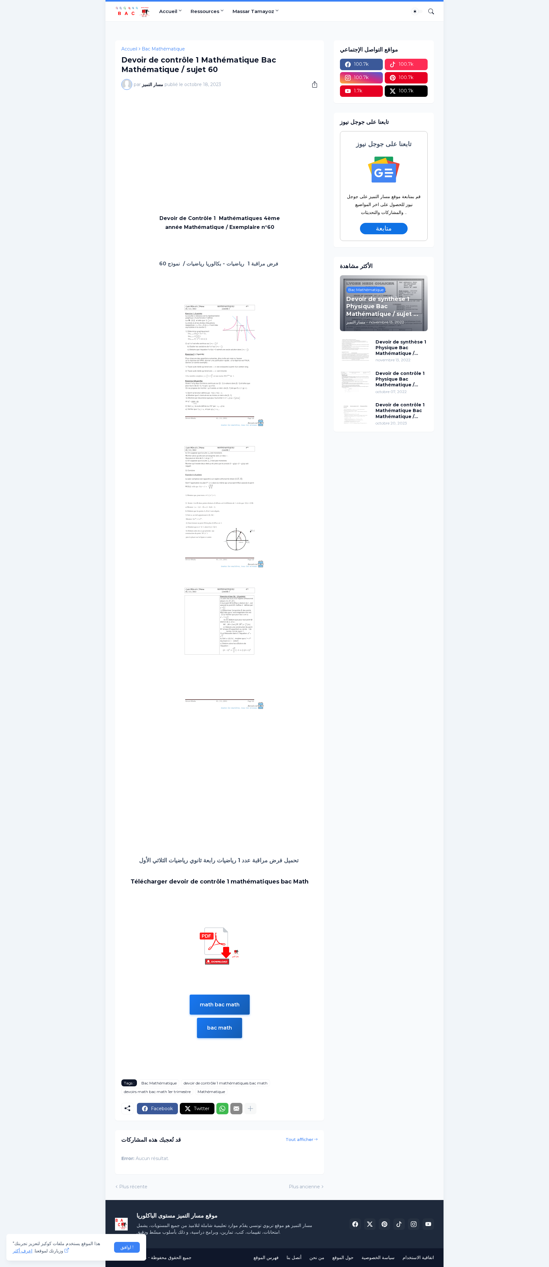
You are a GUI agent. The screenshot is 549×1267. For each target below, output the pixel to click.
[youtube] (428, 1224)
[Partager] (312, 84)
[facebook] (355, 1224)
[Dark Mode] (417, 11)
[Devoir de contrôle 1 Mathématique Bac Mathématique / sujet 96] (355, 412)
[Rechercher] (428, 11)
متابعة (384, 228)
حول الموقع (343, 1257)
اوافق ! (126, 1247)
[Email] (236, 1108)
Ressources (205, 11)
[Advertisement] (219, 142)
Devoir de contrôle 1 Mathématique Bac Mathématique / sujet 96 (400, 410)
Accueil (168, 11)
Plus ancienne (304, 1187)
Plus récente (133, 1187)
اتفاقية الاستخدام (418, 1257)
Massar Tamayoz (253, 11)
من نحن (316, 1257)
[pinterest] (384, 1224)
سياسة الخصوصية (378, 1257)
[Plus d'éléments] (250, 1108)
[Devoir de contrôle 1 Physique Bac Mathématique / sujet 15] (355, 381)
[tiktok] (399, 1224)
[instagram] (413, 1224)
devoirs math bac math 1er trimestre (157, 1091)
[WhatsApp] (222, 1108)
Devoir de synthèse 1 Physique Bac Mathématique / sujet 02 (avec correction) (401, 348)
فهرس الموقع (266, 1257)
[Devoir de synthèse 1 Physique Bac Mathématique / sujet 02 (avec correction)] (355, 350)
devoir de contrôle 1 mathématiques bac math (226, 1083)
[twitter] (370, 1224)
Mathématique (211, 1091)
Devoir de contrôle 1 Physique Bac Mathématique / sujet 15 (400, 379)
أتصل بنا (294, 1257)
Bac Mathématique (163, 49)
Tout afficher (299, 1139)
